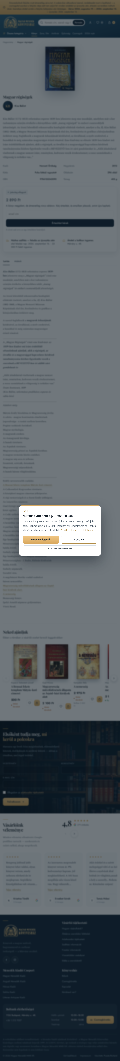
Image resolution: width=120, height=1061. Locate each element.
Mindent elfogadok (40, 539)
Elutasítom (79, 539)
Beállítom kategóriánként (60, 548)
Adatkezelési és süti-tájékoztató (78, 530)
